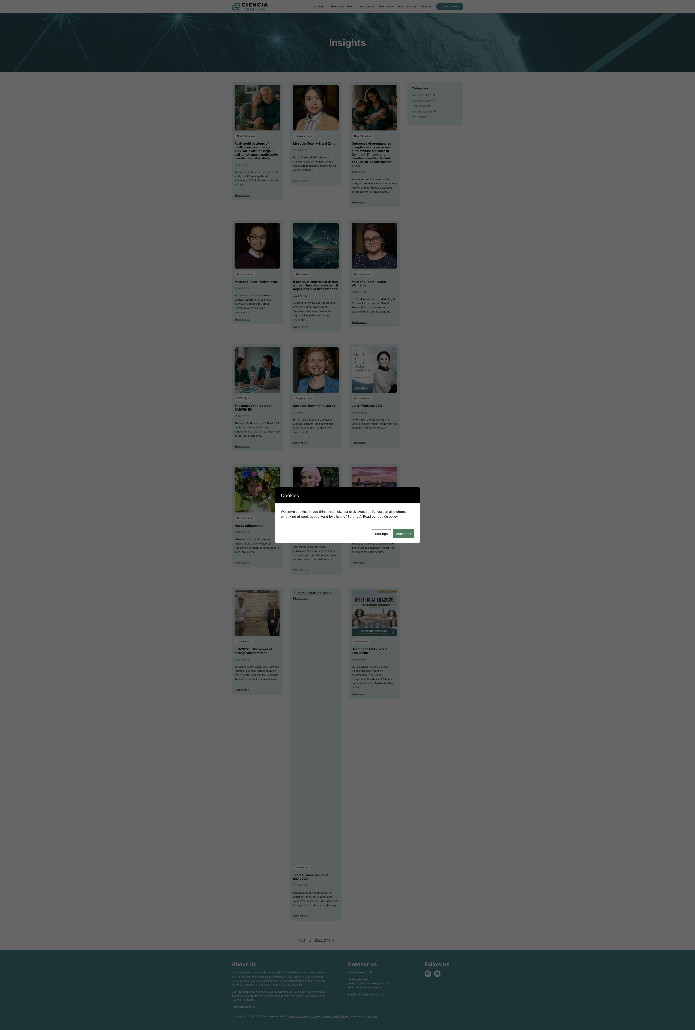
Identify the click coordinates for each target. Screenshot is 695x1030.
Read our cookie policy (380, 516)
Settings (381, 534)
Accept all (403, 534)
